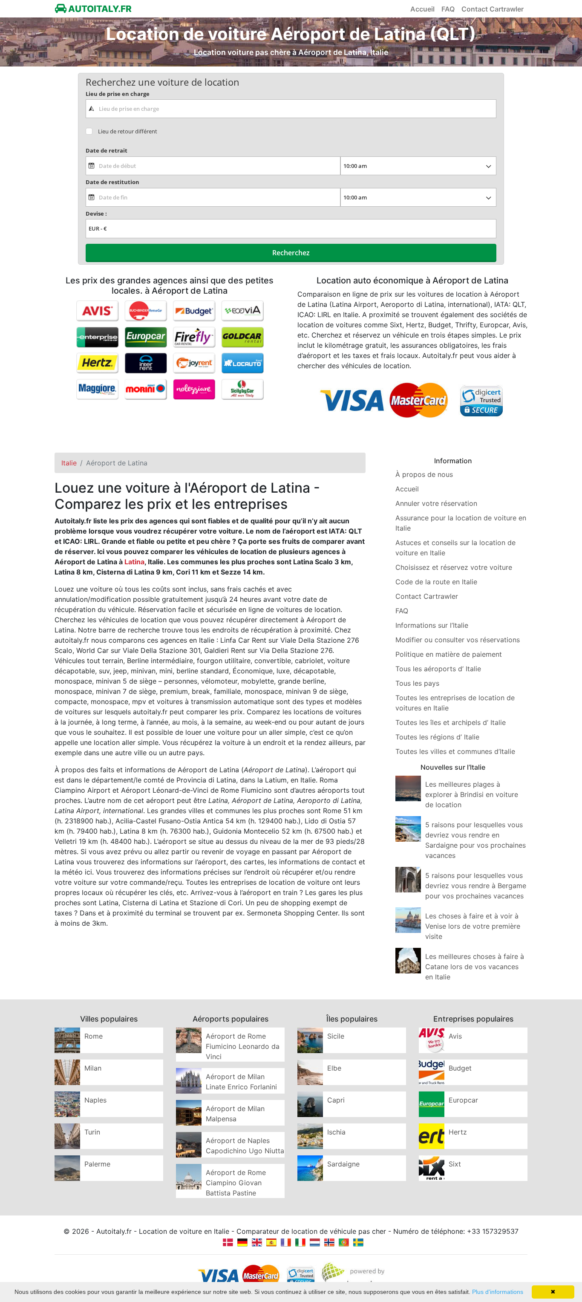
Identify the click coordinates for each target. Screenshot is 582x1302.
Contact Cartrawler (492, 9)
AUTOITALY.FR (99, 8)
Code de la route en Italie (436, 581)
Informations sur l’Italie (431, 625)
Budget (460, 1068)
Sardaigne (343, 1164)
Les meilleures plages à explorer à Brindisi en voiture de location (471, 794)
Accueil (422, 9)
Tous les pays (417, 683)
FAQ (448, 9)
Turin (92, 1132)
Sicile (335, 1036)
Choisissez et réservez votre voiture (453, 567)
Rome (93, 1036)
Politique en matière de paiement (448, 654)
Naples (95, 1100)
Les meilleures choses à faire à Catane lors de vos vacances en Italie (474, 966)
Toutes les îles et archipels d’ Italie (450, 722)
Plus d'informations (497, 1291)
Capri (336, 1100)
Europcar (463, 1100)
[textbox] (291, 108)
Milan (92, 1068)
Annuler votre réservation (436, 503)
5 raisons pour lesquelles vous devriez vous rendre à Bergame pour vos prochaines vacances (475, 885)
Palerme (97, 1164)
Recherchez (291, 252)
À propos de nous (424, 474)
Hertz (458, 1132)
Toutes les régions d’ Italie (437, 737)
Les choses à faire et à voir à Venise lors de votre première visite (472, 926)
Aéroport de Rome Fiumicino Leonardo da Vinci (242, 1046)
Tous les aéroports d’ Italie (438, 668)
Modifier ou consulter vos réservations (457, 639)
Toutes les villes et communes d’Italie (455, 751)
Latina (134, 561)
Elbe (334, 1068)
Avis (455, 1036)
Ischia (336, 1132)
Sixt (455, 1164)
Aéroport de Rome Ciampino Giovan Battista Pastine (236, 1182)
